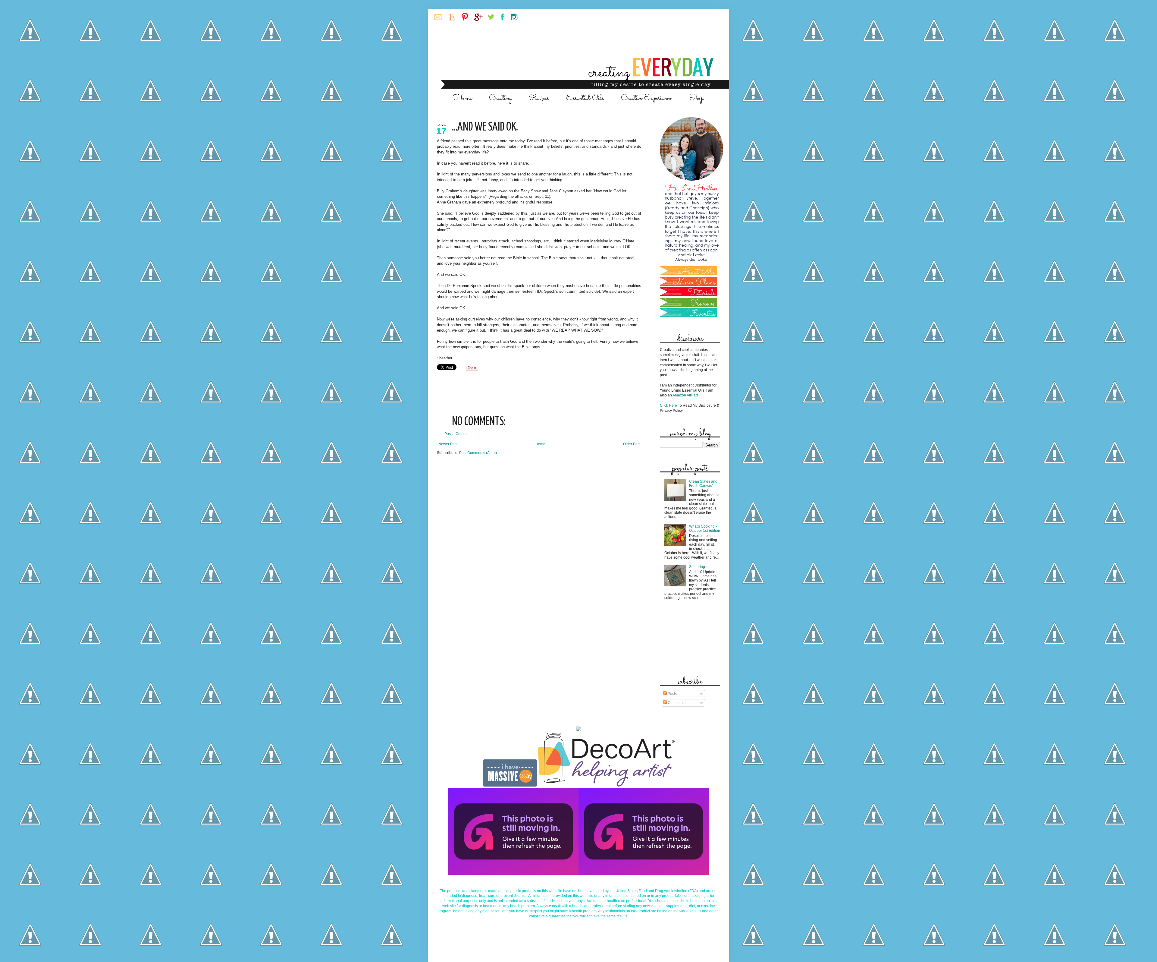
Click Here (668, 405)
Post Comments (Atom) (478, 453)
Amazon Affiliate (686, 395)
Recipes (539, 98)
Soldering (697, 567)
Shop (696, 98)
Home (462, 98)
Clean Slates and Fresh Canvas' (703, 483)
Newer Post (447, 444)
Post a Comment (458, 434)
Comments (676, 703)
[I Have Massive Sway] (510, 785)
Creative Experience (646, 98)
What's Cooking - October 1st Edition (704, 528)
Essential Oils (585, 98)
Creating (500, 98)
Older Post (631, 444)
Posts (672, 694)
